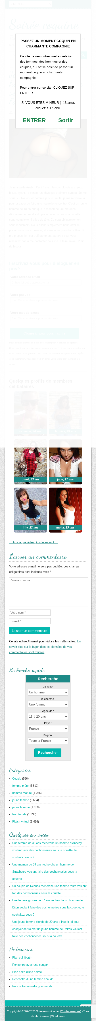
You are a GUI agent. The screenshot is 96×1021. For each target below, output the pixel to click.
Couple (16, 778)
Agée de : (48, 711)
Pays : (48, 723)
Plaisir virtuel (20, 821)
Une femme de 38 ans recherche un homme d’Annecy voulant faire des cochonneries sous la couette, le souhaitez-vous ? (47, 850)
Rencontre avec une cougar (30, 964)
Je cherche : (48, 699)
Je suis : (48, 686)
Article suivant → (46, 542)
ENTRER (34, 120)
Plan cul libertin (22, 957)
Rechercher (48, 753)
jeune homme (21, 807)
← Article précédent (22, 542)
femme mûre (20, 785)
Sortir (65, 120)
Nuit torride (19, 814)
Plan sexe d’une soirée (27, 972)
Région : (48, 735)
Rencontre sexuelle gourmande (32, 986)
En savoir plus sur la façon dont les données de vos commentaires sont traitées (45, 647)
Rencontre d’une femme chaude (32, 979)
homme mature (22, 793)
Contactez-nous (70, 1011)
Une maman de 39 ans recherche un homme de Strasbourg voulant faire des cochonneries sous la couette (44, 871)
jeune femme (20, 800)
